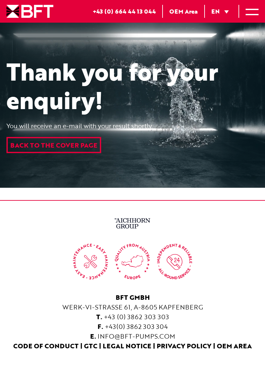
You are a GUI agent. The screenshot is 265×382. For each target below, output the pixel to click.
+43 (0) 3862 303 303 (136, 316)
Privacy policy (184, 346)
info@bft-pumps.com (136, 336)
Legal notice (127, 346)
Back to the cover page (53, 145)
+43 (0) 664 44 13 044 (124, 11)
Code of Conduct (46, 346)
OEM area (234, 346)
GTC (90, 346)
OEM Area (183, 11)
